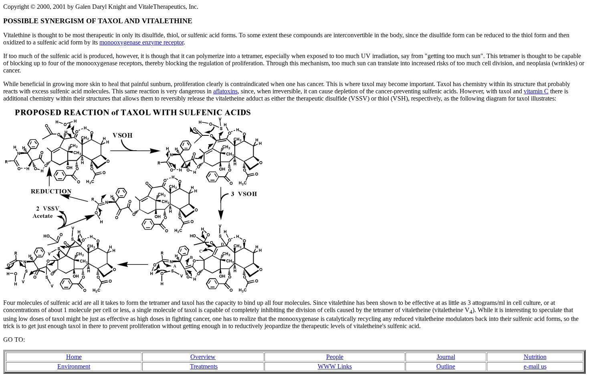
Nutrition (535, 356)
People (334, 356)
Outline (445, 366)
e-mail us (535, 366)
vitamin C (536, 91)
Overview (203, 356)
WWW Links (335, 366)
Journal (446, 356)
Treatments (204, 366)
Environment (73, 366)
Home (74, 356)
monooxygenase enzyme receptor (141, 42)
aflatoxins (225, 91)
